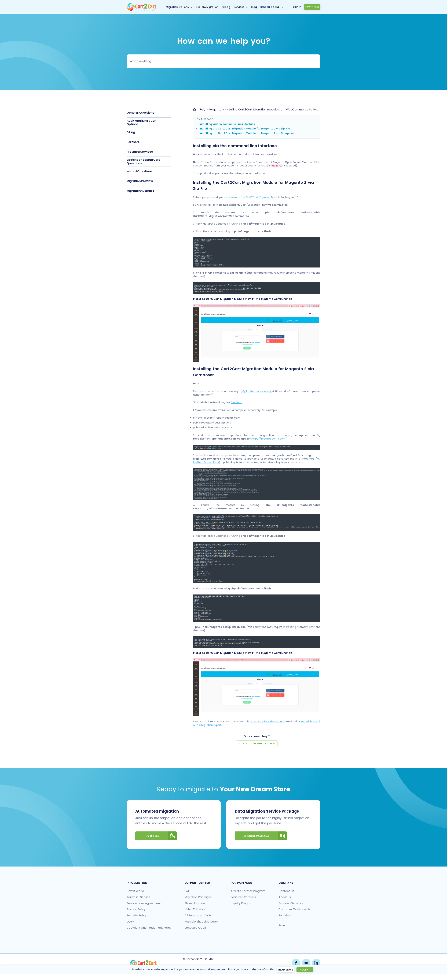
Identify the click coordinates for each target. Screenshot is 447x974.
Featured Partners (243, 897)
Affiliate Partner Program (248, 891)
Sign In (297, 7)
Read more (285, 969)
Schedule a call (195, 928)
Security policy (136, 915)
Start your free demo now (267, 721)
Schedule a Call (270, 7)
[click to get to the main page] (143, 963)
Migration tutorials (140, 191)
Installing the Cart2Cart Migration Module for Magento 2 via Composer (247, 133)
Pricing (226, 7)
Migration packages (198, 897)
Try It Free (151, 836)
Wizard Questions (139, 171)
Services (239, 7)
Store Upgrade (195, 903)
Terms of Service (138, 897)
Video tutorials (195, 909)
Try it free (312, 7)
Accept (305, 969)
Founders (285, 915)
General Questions (140, 113)
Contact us (286, 891)
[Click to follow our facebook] (296, 963)
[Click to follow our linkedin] (316, 963)
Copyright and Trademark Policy (149, 928)
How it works (136, 891)
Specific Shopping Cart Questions (143, 161)
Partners (133, 142)
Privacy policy (136, 909)
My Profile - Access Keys (257, 391)
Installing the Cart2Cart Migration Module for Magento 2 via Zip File (244, 128)
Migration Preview (140, 181)
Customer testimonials (294, 909)
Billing (131, 132)
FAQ (187, 891)
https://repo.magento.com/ (269, 438)
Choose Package (256, 836)
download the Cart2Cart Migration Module (254, 197)
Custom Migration (207, 7)
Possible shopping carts (201, 922)
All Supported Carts (198, 915)
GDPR (130, 922)
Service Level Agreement (144, 903)
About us (285, 897)
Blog (254, 7)
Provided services (291, 903)
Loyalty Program (242, 903)
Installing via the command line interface (227, 124)
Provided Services (140, 152)
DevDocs (236, 402)
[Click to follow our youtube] (306, 963)
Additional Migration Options (141, 122)
